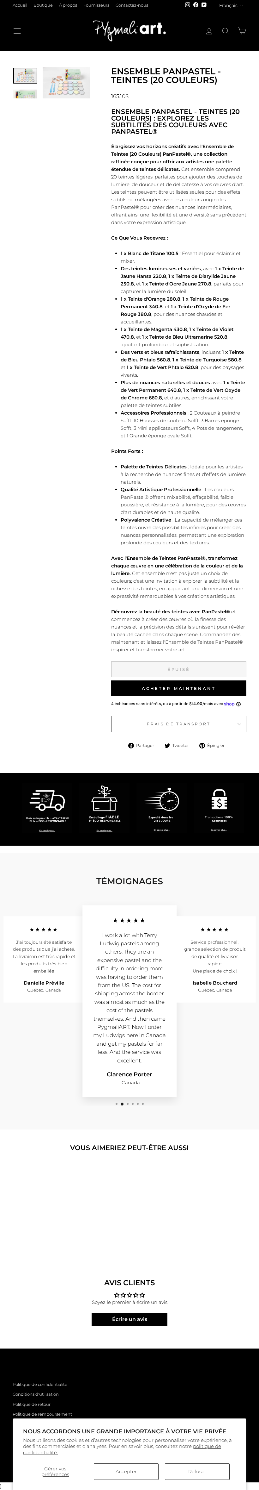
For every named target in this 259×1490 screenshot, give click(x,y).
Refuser (197, 1471)
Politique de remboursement (42, 1414)
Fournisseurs (96, 5)
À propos (68, 5)
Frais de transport (178, 724)
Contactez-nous (132, 5)
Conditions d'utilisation (36, 1394)
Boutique (43, 5)
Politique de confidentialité (40, 1384)
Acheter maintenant (179, 688)
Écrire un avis (129, 1319)
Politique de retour (32, 1404)
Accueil (20, 5)
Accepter (126, 1471)
